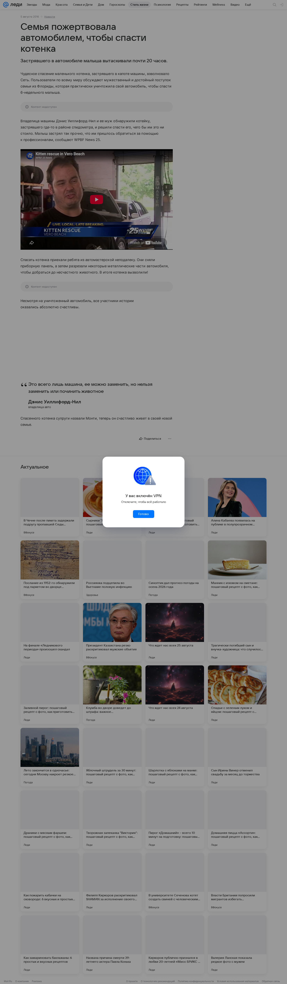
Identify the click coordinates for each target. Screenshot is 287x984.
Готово (143, 514)
